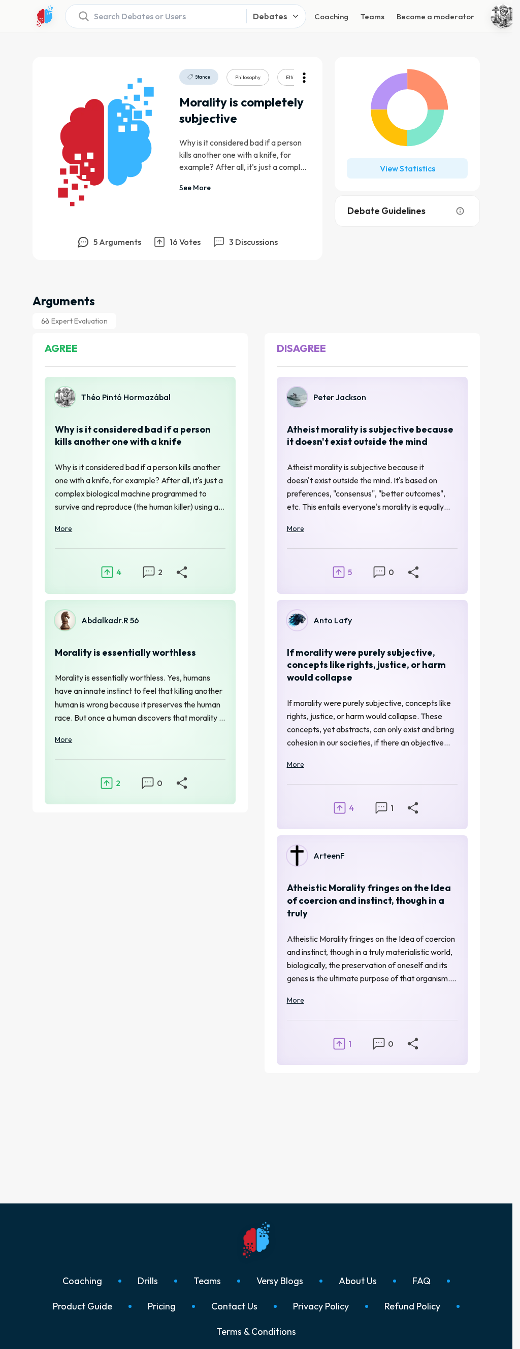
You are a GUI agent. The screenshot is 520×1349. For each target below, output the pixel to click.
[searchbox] (153, 16)
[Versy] (44, 16)
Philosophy (248, 77)
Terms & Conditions (256, 1331)
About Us (358, 1281)
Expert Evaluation (79, 321)
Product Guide (82, 1306)
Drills (148, 1281)
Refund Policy (412, 1306)
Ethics (293, 77)
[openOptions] (304, 78)
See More (195, 187)
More (63, 528)
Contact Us (234, 1306)
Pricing (162, 1306)
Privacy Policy (321, 1306)
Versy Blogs (279, 1281)
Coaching (331, 16)
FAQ (421, 1281)
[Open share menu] (182, 572)
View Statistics (407, 168)
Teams (372, 16)
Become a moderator (435, 16)
